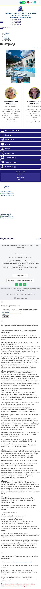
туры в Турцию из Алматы (19, 267)
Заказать (5, 316)
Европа (6, 37)
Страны (28, 13)
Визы (34, 13)
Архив (38, 239)
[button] (38, 51)
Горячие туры (15, 15)
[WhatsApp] (16, 284)
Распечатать (36, 48)
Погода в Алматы (5, 191)
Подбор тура (26, 15)
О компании (9, 13)
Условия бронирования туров (20, 17)
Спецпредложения (23, 245)
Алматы (6, 186)
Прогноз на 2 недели (7, 195)
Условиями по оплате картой (22, 562)
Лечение (7, 38)
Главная (6, 33)
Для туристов (19, 13)
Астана (6, 188)
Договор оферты (20, 275)
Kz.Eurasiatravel (20, 9)
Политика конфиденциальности (20, 280)
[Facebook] (24, 284)
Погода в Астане (5, 214)
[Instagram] (20, 284)
